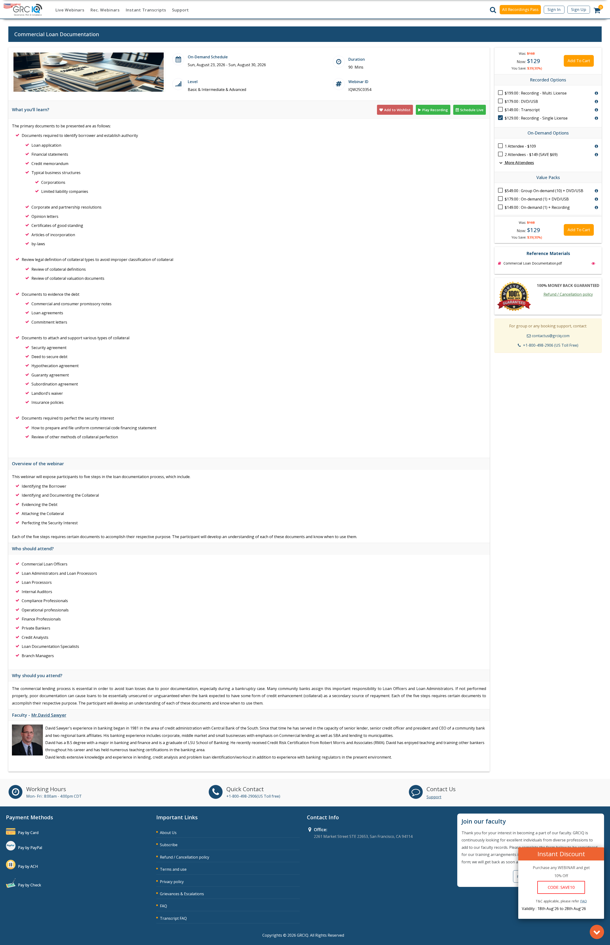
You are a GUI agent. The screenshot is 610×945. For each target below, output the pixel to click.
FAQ (163, 906)
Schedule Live (471, 109)
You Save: (526, 68)
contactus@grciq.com (550, 335)
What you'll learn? (30, 109)
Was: (527, 53)
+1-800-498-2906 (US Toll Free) (550, 345)
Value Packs (548, 177)
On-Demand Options (548, 133)
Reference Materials (548, 253)
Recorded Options (548, 80)
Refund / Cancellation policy (568, 294)
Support (180, 10)
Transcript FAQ (173, 918)
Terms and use (173, 869)
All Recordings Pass (520, 9)
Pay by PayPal (30, 847)
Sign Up (578, 9)
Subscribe (169, 844)
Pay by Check (29, 885)
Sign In (554, 9)
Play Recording (435, 109)
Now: (528, 61)
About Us (168, 832)
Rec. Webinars (105, 10)
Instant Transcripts (146, 10)
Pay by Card (28, 832)
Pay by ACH (28, 866)
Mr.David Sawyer (48, 715)
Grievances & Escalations (182, 893)
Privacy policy (172, 881)
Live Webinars (69, 10)
